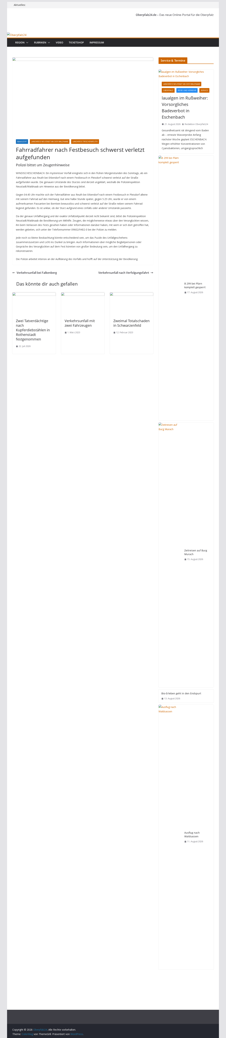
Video (59, 42)
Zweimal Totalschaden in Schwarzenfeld (131, 323)
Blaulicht (22, 141)
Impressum (97, 42)
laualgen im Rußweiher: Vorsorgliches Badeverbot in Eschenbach (185, 107)
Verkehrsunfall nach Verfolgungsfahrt (123, 273)
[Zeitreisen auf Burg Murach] (170, 555)
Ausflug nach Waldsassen (192, 834)
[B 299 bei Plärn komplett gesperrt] (170, 288)
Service (204, 90)
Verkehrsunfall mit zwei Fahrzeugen (80, 323)
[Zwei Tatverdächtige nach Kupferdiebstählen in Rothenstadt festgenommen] (34, 295)
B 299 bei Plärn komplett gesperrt (195, 285)
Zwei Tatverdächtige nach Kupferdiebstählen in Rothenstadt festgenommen (33, 330)
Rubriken (40, 42)
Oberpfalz (168, 90)
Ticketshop (76, 42)
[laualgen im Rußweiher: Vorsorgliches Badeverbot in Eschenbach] (186, 74)
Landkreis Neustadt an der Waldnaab (49, 141)
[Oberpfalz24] (16, 35)
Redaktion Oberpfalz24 (196, 124)
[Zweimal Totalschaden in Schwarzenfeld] (131, 295)
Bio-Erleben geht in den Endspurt (181, 693)
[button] (26, 42)
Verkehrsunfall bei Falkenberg (37, 273)
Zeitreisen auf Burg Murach (195, 552)
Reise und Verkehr (187, 90)
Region (20, 42)
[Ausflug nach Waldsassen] (170, 837)
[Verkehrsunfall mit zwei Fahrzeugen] (83, 295)
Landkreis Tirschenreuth (85, 141)
